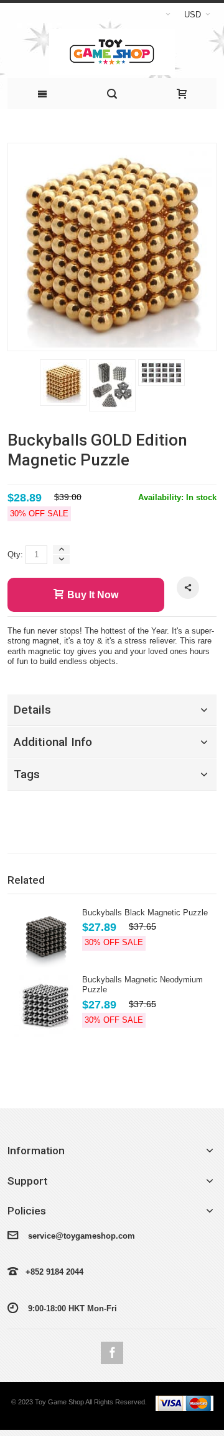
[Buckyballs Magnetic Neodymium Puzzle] (45, 1006)
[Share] (188, 588)
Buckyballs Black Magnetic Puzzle (145, 912)
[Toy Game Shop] (112, 52)
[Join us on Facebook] (112, 1353)
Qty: (15, 554)
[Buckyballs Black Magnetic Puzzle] (45, 938)
